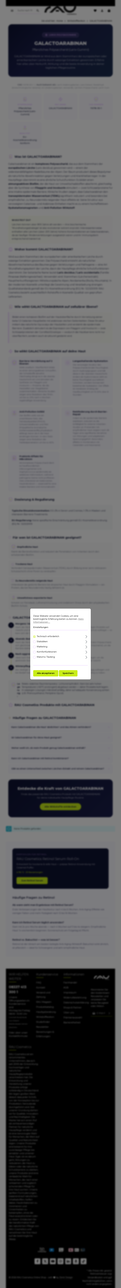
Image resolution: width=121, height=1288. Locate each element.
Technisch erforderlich (48, 636)
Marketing (42, 646)
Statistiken (42, 641)
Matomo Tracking (46, 657)
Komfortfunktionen (47, 651)
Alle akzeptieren (46, 673)
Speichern (68, 673)
